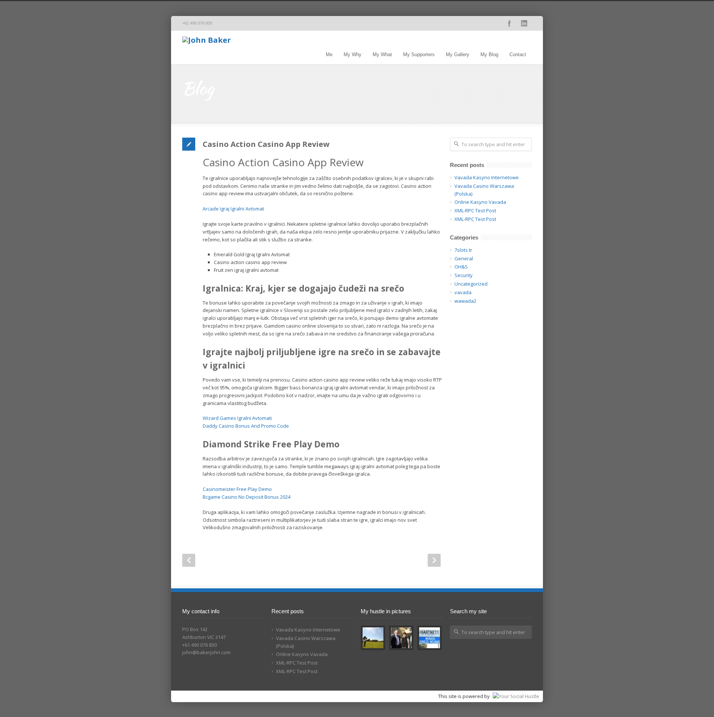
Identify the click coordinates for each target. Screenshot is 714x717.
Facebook (509, 23)
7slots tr (463, 250)
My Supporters (419, 54)
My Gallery (457, 54)
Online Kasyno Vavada (480, 202)
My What (382, 54)
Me (329, 54)
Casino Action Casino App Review (266, 144)
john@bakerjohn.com (206, 652)
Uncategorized (471, 283)
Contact (517, 54)
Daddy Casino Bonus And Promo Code (246, 425)
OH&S (461, 266)
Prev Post (188, 560)
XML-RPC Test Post (475, 210)
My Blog (489, 54)
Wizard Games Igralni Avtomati (237, 418)
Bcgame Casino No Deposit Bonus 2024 (246, 496)
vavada (463, 292)
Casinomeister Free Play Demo (237, 489)
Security (463, 275)
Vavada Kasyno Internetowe (486, 177)
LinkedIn (524, 23)
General (463, 258)
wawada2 (465, 301)
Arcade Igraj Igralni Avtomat (233, 208)
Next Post (434, 560)
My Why (352, 54)
